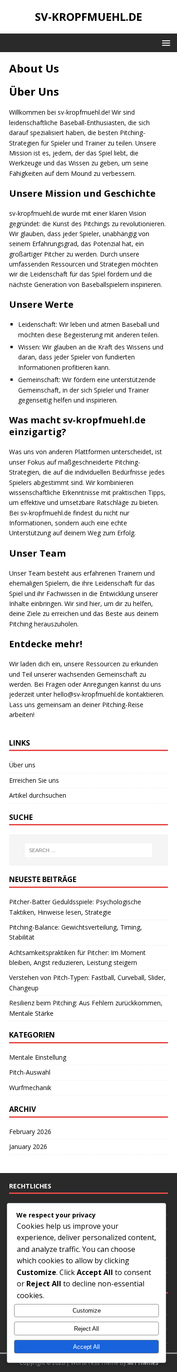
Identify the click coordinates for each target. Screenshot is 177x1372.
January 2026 (28, 1146)
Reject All (86, 1328)
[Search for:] (88, 850)
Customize (87, 1310)
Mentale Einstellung (37, 1057)
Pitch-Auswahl (29, 1072)
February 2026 (30, 1131)
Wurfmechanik (30, 1087)
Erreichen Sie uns (34, 780)
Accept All (86, 1346)
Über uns (22, 765)
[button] (164, 42)
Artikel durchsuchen (37, 795)
